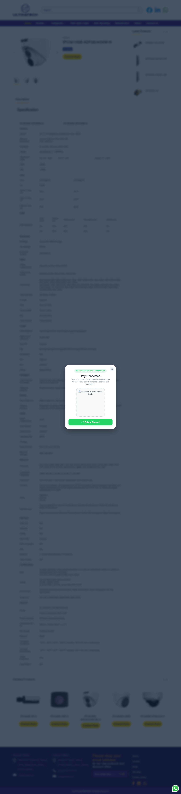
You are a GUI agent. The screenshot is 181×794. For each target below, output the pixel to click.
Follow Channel (92, 422)
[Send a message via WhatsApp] (175, 788)
